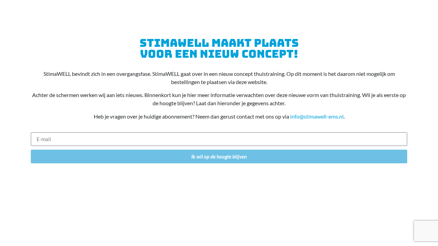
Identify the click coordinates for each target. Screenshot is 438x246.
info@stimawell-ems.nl (317, 116)
